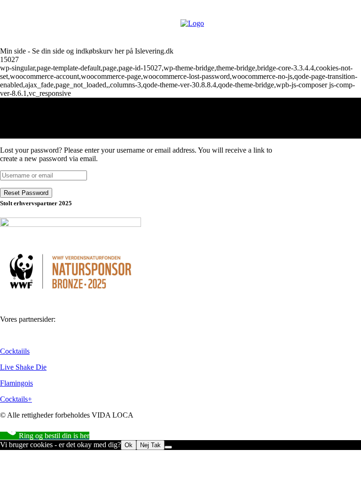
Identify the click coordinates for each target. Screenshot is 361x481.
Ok (129, 445)
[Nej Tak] (168, 447)
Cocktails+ (16, 399)
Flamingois (16, 383)
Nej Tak (150, 445)
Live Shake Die (23, 367)
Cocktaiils (15, 351)
